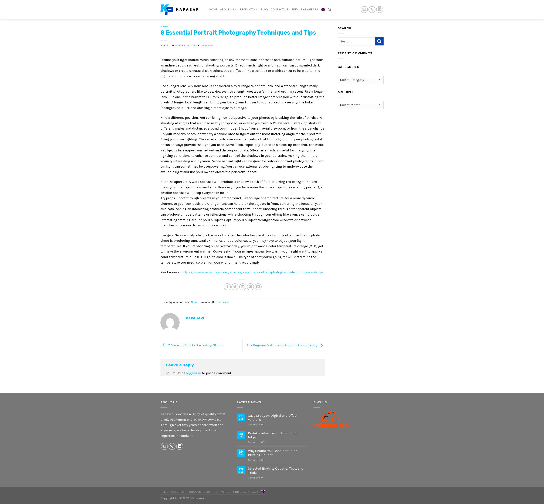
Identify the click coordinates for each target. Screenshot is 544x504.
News (164, 26)
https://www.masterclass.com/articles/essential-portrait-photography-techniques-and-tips (253, 272)
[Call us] (371, 9)
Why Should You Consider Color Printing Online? (272, 453)
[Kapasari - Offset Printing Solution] (181, 9)
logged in (193, 373)
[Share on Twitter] (234, 286)
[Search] (329, 10)
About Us (227, 9)
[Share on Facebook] (227, 286)
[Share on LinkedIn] (258, 286)
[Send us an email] (364, 9)
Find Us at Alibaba (305, 9)
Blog (264, 9)
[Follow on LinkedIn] (379, 9)
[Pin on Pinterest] (250, 286)
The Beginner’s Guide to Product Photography (282, 345)
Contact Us (280, 9)
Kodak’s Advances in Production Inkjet (273, 435)
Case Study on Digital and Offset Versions (273, 418)
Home (213, 9)
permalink (223, 302)
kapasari (207, 45)
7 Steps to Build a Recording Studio (195, 345)
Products (247, 9)
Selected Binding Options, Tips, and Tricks (275, 470)
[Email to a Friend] (242, 286)
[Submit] (379, 41)
